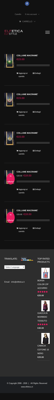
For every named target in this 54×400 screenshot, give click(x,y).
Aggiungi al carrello (23, 74)
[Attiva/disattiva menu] (47, 32)
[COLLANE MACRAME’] (9, 61)
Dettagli (38, 73)
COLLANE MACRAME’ (27, 55)
